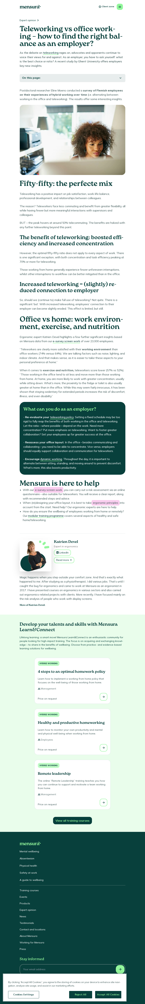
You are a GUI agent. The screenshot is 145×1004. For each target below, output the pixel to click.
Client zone (108, 6)
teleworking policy (62, 417)
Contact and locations (32, 929)
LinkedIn (64, 552)
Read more (62, 560)
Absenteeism (27, 858)
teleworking (51, 52)
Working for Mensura (32, 942)
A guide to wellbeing (32, 880)
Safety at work (28, 872)
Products (25, 903)
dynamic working (51, 459)
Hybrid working (48, 663)
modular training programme (46, 516)
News (23, 916)
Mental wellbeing (29, 851)
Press (23, 949)
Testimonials (27, 923)
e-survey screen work (66, 341)
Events (23, 896)
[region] (65, 988)
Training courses (29, 890)
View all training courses (72, 820)
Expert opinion (28, 20)
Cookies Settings (23, 994)
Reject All (80, 994)
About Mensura (28, 936)
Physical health (28, 865)
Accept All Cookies (108, 994)
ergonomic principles (105, 502)
